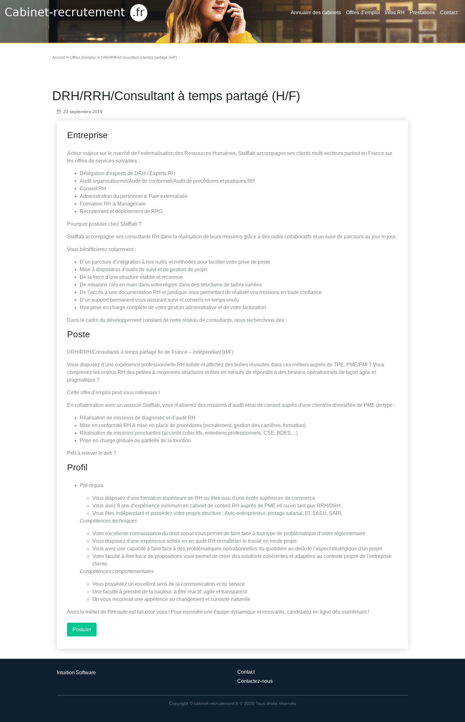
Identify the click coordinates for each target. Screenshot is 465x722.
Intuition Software (76, 672)
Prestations (422, 12)
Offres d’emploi (363, 12)
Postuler (81, 629)
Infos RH (395, 12)
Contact (448, 12)
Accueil (58, 57)
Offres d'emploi (83, 57)
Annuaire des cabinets (316, 12)
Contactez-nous (255, 681)
